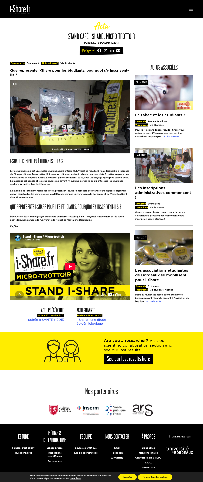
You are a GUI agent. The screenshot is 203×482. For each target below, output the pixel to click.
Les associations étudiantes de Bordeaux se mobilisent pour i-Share (161, 275)
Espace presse (55, 448)
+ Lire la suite (171, 136)
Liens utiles (148, 448)
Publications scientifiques (54, 454)
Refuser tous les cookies (155, 477)
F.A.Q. (148, 462)
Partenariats (55, 461)
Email (117, 448)
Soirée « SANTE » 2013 (46, 319)
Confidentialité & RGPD (148, 457)
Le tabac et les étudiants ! (160, 115)
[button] (191, 9)
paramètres (75, 478)
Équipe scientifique (86, 448)
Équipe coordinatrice (86, 453)
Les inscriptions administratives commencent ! (163, 193)
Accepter (127, 477)
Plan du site (148, 467)
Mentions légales (148, 453)
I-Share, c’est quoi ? (23, 448)
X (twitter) (117, 457)
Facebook (117, 453)
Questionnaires (23, 453)
